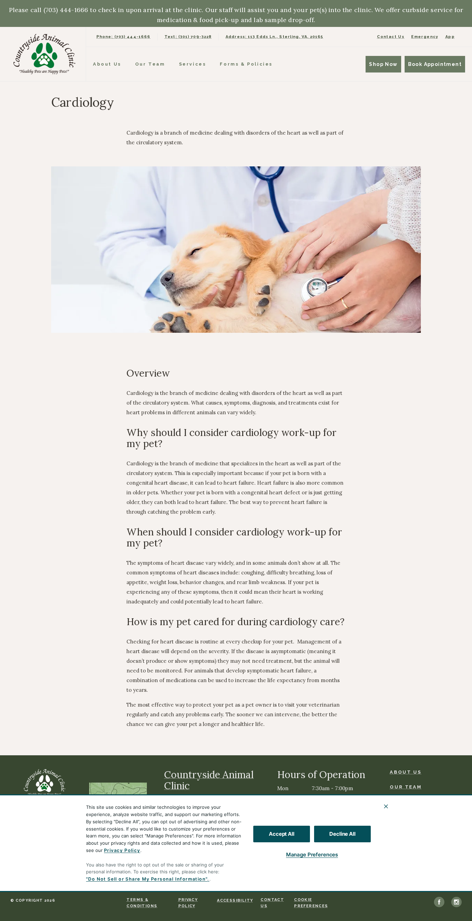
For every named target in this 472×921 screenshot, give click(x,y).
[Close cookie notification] (386, 806)
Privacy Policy (122, 850)
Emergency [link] (424, 37)
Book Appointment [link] (435, 64)
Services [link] (192, 64)
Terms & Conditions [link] (141, 903)
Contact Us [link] (390, 37)
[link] (44, 54)
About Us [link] (107, 64)
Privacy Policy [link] (188, 903)
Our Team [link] (150, 64)
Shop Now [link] (383, 64)
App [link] (450, 37)
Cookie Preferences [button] (311, 903)
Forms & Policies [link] (246, 64)
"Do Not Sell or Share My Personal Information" (146, 879)
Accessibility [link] (235, 900)
